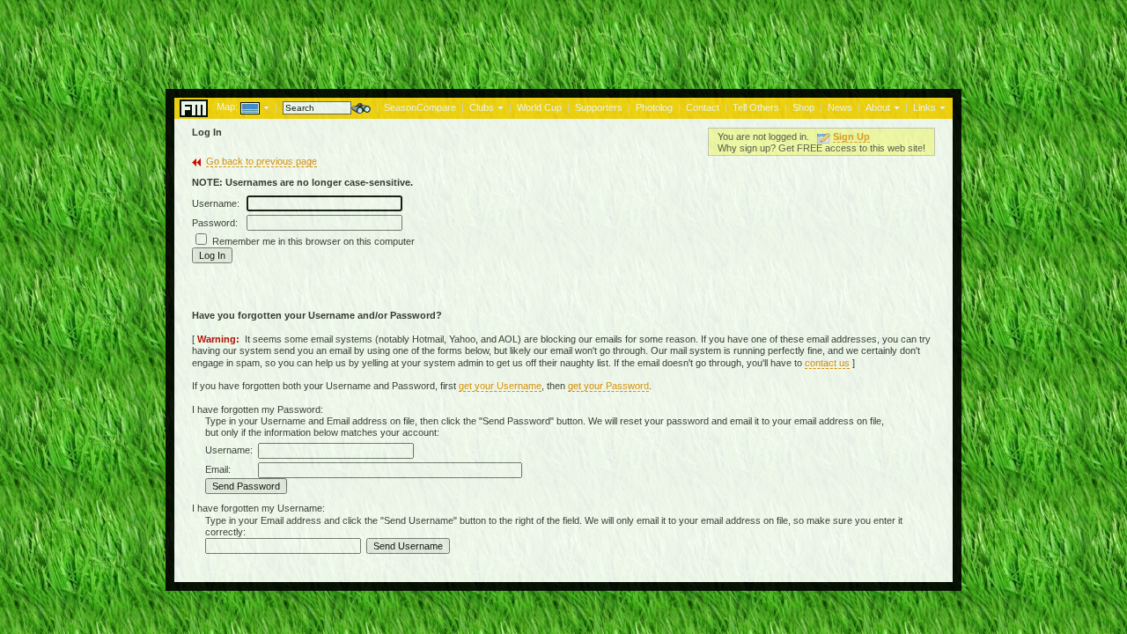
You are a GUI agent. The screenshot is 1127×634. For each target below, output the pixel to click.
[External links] (941, 106)
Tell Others (756, 107)
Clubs (481, 107)
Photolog (654, 107)
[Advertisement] (563, 39)
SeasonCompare (420, 107)
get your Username (500, 385)
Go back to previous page (261, 161)
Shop (803, 107)
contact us (827, 363)
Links (924, 107)
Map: (227, 106)
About (878, 107)
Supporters (598, 107)
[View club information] (499, 106)
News (840, 107)
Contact (702, 107)
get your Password (608, 385)
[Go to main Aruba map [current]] (239, 106)
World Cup (539, 107)
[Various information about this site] (895, 106)
